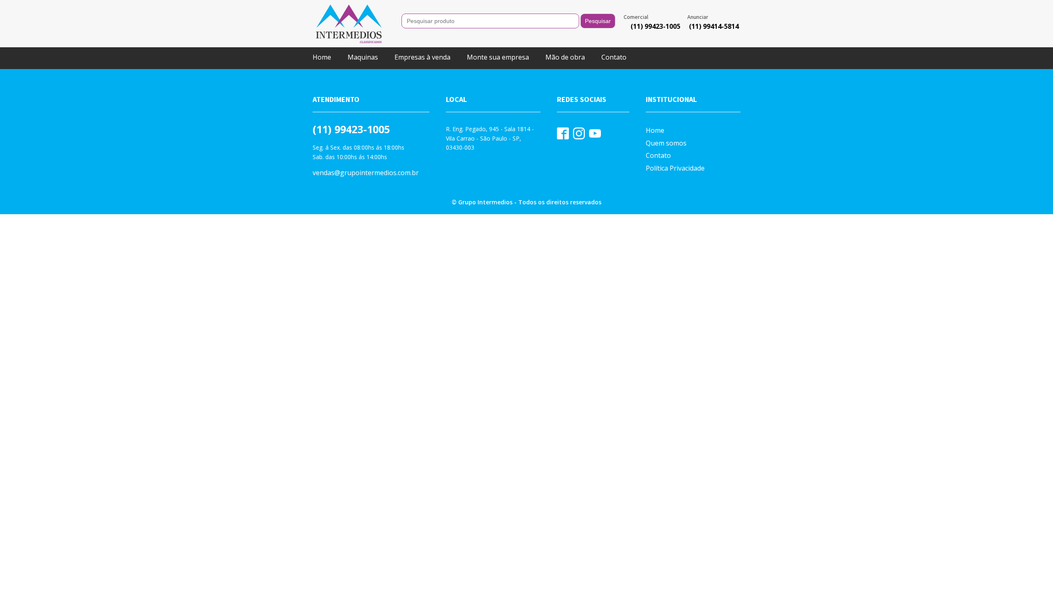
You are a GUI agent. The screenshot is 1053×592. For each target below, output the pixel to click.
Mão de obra (565, 57)
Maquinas (363, 57)
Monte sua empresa (498, 57)
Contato (613, 57)
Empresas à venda (422, 57)
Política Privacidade (675, 168)
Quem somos (666, 143)
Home (322, 57)
